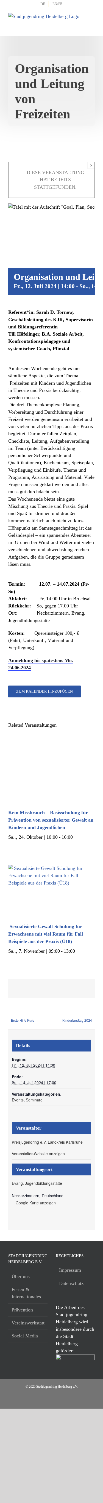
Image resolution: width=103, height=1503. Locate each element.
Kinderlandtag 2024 (77, 1020)
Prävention (22, 1310)
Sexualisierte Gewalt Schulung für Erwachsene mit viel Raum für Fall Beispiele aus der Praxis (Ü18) (45, 934)
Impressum (70, 1270)
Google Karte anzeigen (36, 1202)
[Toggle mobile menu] (91, 19)
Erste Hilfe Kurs (22, 1020)
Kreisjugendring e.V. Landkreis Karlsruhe (47, 1142)
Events (18, 1100)
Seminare (34, 1100)
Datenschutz (71, 1283)
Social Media (25, 1336)
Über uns (21, 1276)
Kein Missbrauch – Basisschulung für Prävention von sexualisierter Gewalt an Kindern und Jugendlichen (50, 820)
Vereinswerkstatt (28, 1323)
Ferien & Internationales (26, 1293)
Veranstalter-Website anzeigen (38, 1153)
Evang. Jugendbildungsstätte (37, 1183)
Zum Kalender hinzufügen (44, 691)
